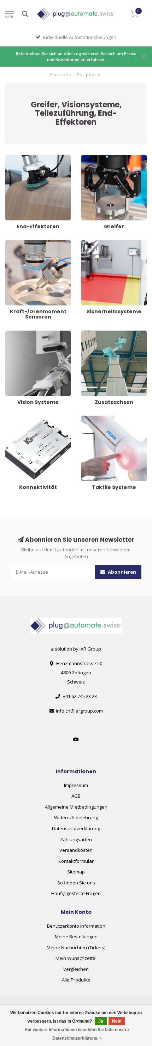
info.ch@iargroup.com (79, 711)
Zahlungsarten (76, 839)
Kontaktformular (76, 861)
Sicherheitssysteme (102, 243)
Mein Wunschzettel (76, 958)
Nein (116, 1021)
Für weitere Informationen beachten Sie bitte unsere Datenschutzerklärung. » (77, 1034)
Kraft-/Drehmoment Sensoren (37, 243)
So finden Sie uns (76, 882)
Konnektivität (19, 419)
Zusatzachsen (96, 334)
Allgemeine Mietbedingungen (76, 807)
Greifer (89, 158)
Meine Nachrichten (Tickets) (76, 947)
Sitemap (76, 871)
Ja (100, 1021)
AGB (76, 796)
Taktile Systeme (98, 419)
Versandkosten (76, 850)
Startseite (60, 74)
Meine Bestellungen (76, 936)
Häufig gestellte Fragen (76, 893)
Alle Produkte (76, 980)
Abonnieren (121, 572)
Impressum (76, 785)
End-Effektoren (21, 158)
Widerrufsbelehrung (76, 817)
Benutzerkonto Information (76, 926)
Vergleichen (76, 969)
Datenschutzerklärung (76, 828)
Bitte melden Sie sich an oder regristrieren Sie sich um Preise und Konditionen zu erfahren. (76, 56)
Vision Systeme (21, 334)
